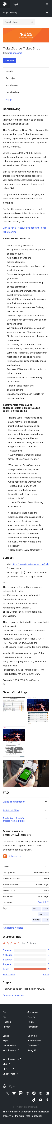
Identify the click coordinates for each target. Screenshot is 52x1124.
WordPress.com (12, 1059)
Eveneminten (34, 1040)
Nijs (4, 1017)
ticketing (36, 920)
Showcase (32, 1012)
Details (9, 71)
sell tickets (43, 914)
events (45, 909)
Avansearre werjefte (13, 927)
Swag (31, 1050)
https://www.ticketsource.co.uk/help (30, 564)
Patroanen (32, 1026)
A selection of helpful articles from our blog (14, 819)
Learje (6, 1035)
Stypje (9, 99)
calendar (36, 909)
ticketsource (15, 53)
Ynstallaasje (12, 85)
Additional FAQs (11, 810)
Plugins (31, 1022)
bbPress (8, 1069)
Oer (4, 1012)
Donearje (33, 1045)
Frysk (12, 1086)
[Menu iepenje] (47, 4)
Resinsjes (10, 78)
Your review (9, 974)
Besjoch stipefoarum (13, 995)
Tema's (31, 1017)
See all (46, 974)
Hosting (7, 1022)
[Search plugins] (32, 22)
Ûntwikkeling (12, 92)
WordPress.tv (11, 1050)
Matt (7, 1064)
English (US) (43, 902)
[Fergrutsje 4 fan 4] (45, 763)
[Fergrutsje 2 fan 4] (45, 700)
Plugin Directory (10, 12)
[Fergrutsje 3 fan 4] (21, 730)
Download (9, 60)
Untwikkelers (9, 1045)
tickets (45, 920)
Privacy (6, 1026)
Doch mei (32, 1035)
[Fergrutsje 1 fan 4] (21, 700)
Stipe (5, 1040)
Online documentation (14, 801)
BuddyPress (10, 1073)
